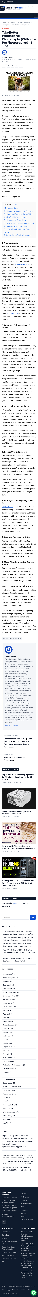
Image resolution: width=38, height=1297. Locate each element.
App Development (9, 978)
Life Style (6, 1043)
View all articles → (11, 725)
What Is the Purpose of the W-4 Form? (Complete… (28, 1256)
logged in (16, 903)
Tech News (7, 1090)
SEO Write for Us (8, 1255)
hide (16, 205)
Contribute (6, 1235)
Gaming (6, 1018)
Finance (6, 1014)
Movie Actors (8, 1058)
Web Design (7, 1108)
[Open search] (30, 8)
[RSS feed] (4, 1222)
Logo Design (7, 1047)
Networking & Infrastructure (13, 1065)
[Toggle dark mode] (36, 8)
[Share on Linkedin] (12, 66)
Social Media (7, 1083)
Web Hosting (7, 1116)
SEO (4, 1076)
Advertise (5, 1238)
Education (6, 1003)
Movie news (7, 1061)
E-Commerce (8, 999)
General (6, 1021)
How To (30, 1290)
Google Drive (12, 313)
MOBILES (6, 1054)
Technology (7, 1094)
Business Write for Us (9, 1252)
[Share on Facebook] (4, 66)
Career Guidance (9, 989)
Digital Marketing (9, 996)
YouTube (6, 1123)
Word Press (7, 1119)
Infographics (7, 1032)
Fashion (6, 1010)
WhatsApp (15, 1294)
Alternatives (7, 974)
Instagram (6, 1036)
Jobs (5, 1039)
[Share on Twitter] (8, 66)
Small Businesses (9, 1079)
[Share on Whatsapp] (16, 66)
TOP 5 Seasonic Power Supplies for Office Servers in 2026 (16, 812)
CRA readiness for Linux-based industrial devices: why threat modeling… (27, 1236)
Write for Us (6, 1232)
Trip (4, 1101)
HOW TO (6, 1029)
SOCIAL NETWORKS (10, 1087)
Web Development (10, 1112)
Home (4, 22)
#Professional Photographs (12, 638)
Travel (5, 1097)
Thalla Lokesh (7, 57)
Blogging (6, 981)
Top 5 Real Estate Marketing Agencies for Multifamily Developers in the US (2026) (18, 776)
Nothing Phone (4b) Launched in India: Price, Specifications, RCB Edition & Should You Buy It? (18, 882)
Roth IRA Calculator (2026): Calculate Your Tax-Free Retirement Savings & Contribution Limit (19, 952)
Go (33, 917)
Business (11, 22)
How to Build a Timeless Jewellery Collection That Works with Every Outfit (19, 847)
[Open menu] (36, 16)
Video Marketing (9, 1105)
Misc (4, 1050)
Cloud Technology (9, 992)
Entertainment (8, 1007)
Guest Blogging (8, 1025)
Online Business (8, 1068)
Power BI (6, 1072)
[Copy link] (21, 66)
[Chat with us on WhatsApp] (34, 1293)
